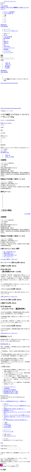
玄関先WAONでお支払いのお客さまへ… (14, 408)
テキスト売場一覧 (8, 13)
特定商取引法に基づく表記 (11, 391)
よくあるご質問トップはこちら (9, 259)
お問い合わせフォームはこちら (9, 296)
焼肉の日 (6, 41)
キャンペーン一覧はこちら (11, 30)
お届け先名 (4, 448)
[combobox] (8, 58)
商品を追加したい (8, 253)
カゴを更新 (27, 213)
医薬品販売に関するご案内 (11, 393)
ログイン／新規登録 (9, 11)
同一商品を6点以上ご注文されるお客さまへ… (16, 419)
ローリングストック (9, 47)
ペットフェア (7, 51)
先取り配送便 (4, 26)
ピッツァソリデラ (8, 52)
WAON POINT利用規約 (10, 389)
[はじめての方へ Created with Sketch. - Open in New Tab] (5, 16)
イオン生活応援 (8, 36)
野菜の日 (6, 43)
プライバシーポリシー (10, 386)
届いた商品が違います (10, 251)
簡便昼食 (6, 49)
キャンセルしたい (8, 256)
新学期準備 (7, 38)
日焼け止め (7, 46)
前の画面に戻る (5, 152)
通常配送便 (4, 24)
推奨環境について (8, 410)
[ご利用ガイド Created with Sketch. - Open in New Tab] (5, 19)
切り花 (5, 35)
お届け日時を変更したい (10, 255)
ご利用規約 (7, 388)
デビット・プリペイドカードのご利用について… (17, 415)
